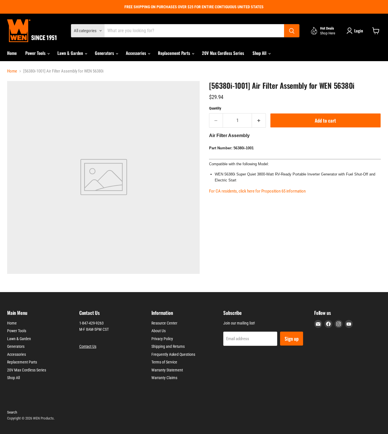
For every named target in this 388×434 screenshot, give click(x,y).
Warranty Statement (167, 370)
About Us (158, 330)
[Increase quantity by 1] (259, 120)
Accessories (136, 53)
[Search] (291, 30)
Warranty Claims (164, 377)
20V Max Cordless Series (223, 53)
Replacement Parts (174, 53)
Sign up (292, 338)
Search (12, 412)
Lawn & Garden (70, 53)
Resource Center (164, 323)
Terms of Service (164, 362)
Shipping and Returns (168, 346)
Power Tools (36, 53)
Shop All (260, 53)
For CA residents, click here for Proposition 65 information (257, 191)
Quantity (215, 108)
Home (12, 53)
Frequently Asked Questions (173, 354)
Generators (105, 53)
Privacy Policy (162, 338)
